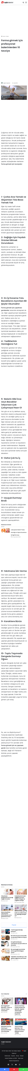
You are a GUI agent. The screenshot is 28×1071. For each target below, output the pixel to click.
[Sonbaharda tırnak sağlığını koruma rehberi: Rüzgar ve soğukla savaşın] (21, 892)
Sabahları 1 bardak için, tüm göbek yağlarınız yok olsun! (19, 957)
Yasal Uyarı (20, 1058)
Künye (17, 1055)
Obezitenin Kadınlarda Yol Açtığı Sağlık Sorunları (7, 897)
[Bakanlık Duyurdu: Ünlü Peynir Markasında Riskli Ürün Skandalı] (7, 1021)
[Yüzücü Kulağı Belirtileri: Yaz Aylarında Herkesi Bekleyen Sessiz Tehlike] (21, 1021)
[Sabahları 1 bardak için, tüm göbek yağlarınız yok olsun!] (5, 958)
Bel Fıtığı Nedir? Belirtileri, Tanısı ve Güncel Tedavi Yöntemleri (6, 1008)
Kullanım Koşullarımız (14, 1060)
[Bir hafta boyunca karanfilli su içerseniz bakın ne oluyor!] (5, 937)
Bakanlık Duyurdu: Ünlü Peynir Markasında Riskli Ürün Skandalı (6, 1029)
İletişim (21, 1055)
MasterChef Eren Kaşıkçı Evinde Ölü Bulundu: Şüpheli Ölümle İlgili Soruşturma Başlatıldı (20, 1010)
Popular (14, 925)
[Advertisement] (14, 20)
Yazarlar (13, 1055)
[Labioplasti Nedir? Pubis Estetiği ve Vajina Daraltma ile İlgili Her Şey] (5, 530)
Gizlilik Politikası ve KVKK (11, 1058)
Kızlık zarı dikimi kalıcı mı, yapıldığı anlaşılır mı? (21, 914)
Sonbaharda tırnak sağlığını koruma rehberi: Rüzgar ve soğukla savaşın (20, 898)
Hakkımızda (7, 1055)
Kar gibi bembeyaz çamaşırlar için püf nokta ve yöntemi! (19, 943)
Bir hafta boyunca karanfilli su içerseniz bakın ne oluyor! (19, 936)
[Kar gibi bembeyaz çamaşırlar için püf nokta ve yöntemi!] (5, 943)
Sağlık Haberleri (6, 83)
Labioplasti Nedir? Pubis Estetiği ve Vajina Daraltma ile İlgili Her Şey (18, 532)
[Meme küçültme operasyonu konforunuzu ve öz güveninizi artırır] (7, 908)
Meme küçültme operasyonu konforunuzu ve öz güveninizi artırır (6, 914)
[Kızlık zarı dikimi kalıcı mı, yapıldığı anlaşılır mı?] (21, 908)
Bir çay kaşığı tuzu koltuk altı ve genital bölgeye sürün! (18, 951)
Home (3, 36)
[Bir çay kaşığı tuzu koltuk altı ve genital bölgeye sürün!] (5, 951)
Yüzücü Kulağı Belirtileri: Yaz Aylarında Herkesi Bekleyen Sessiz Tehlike (20, 1030)
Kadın (7, 36)
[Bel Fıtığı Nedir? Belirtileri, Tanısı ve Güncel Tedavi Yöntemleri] (7, 1001)
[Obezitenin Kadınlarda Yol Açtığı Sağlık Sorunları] (7, 892)
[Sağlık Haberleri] (7, 2)
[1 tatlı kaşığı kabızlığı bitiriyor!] (5, 931)
